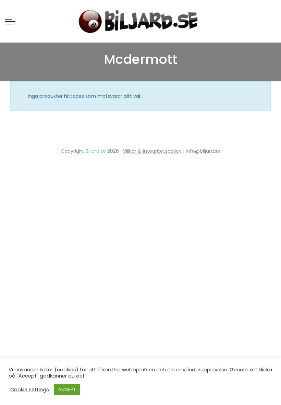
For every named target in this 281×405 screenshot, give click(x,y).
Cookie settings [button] (29, 389)
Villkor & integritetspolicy (152, 151)
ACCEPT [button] (67, 389)
